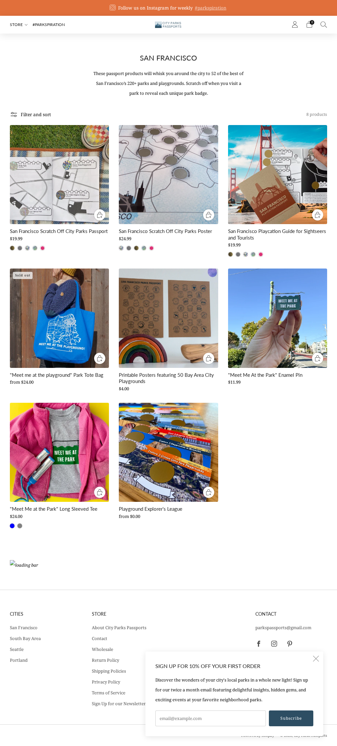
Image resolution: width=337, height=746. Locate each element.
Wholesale (102, 649)
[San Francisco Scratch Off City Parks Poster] (168, 174)
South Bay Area (25, 638)
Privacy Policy (106, 682)
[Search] (324, 24)
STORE (16, 24)
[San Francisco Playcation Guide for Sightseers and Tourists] (277, 174)
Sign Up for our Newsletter (119, 704)
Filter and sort (36, 114)
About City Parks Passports (119, 627)
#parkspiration (210, 8)
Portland (19, 660)
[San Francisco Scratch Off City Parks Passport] (59, 174)
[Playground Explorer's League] (168, 452)
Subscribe (291, 718)
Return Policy (105, 660)
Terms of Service (108, 693)
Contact (99, 638)
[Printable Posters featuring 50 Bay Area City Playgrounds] (168, 318)
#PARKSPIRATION (49, 24)
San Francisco (24, 627)
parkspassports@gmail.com (283, 627)
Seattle (17, 649)
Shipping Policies (109, 671)
